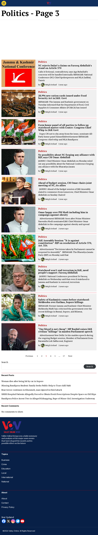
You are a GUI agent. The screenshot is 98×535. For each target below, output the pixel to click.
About (4, 498)
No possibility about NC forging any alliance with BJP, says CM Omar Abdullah (66, 156)
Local (3, 473)
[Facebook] (4, 521)
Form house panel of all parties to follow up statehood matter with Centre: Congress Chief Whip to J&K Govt (64, 127)
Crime (4, 464)
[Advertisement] (49, 38)
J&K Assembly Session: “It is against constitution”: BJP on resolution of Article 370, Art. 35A (65, 243)
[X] (8, 521)
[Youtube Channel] (22, 521)
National (5, 481)
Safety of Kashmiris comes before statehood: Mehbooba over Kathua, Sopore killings (64, 301)
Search (4, 362)
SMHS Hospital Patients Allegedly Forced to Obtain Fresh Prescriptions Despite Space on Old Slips (48, 394)
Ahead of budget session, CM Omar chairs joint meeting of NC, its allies (65, 184)
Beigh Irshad (51, 85)
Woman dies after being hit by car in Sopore (22, 381)
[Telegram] (18, 521)
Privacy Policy (7, 507)
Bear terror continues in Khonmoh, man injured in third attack (31, 390)
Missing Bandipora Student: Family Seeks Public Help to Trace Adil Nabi (36, 385)
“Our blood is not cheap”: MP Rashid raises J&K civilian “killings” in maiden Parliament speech (65, 330)
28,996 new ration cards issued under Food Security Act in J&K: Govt (62, 96)
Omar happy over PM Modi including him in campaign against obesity (63, 213)
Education (5, 468)
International (7, 477)
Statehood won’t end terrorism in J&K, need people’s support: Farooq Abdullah (63, 271)
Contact (4, 503)
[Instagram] (13, 521)
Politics (42, 62)
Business (5, 460)
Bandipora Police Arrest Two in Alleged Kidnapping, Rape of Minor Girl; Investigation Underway (48, 398)
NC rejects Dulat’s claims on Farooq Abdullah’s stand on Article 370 (65, 66)
